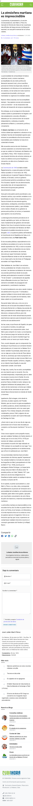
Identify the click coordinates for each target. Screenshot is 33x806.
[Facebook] (2, 536)
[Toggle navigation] (31, 4)
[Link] (15, 536)
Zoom (11, 752)
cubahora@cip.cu (10, 798)
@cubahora (7, 796)
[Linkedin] (9, 536)
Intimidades (13, 744)
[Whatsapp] (12, 536)
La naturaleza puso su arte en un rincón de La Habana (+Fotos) (19, 756)
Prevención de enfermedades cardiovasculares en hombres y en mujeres (19, 718)
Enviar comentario (9, 624)
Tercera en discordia (13, 673)
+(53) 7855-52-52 (9, 793)
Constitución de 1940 (10, 168)
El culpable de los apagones (16, 679)
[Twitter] (6, 536)
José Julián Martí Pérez (11, 632)
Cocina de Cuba (14, 733)
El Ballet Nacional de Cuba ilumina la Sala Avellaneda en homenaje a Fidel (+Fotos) (16, 686)
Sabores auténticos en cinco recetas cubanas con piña (18, 737)
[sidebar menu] (2, 4)
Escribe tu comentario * (10, 590)
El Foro (11, 725)
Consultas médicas (16, 713)
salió (8, 233)
